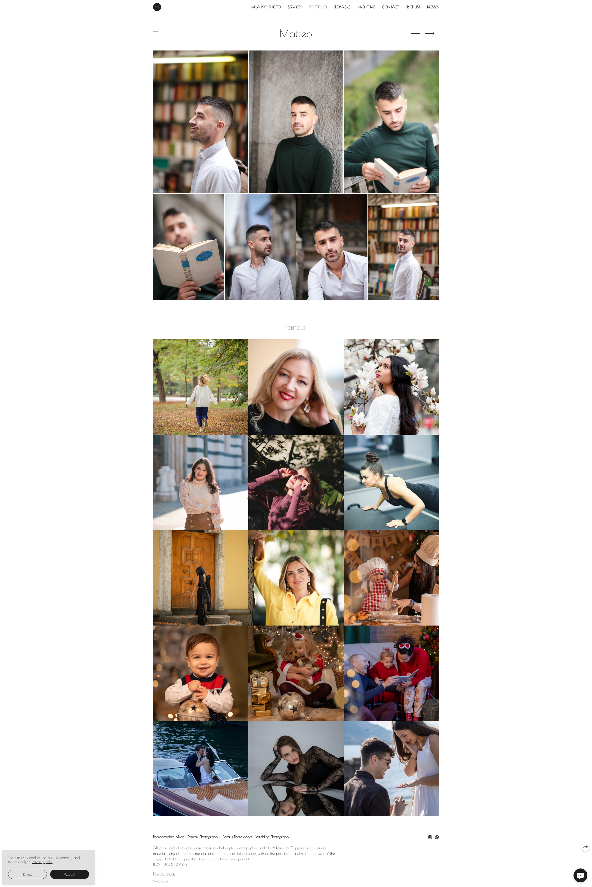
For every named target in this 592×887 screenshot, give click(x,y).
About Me (366, 7)
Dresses (433, 7)
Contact (390, 7)
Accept (69, 874)
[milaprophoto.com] (157, 7)
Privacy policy (164, 873)
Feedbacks (342, 7)
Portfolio (318, 7)
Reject (27, 874)
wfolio (164, 881)
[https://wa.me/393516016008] (437, 837)
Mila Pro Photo (266, 7)
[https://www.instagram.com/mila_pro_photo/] (430, 837)
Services (295, 7)
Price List (413, 7)
